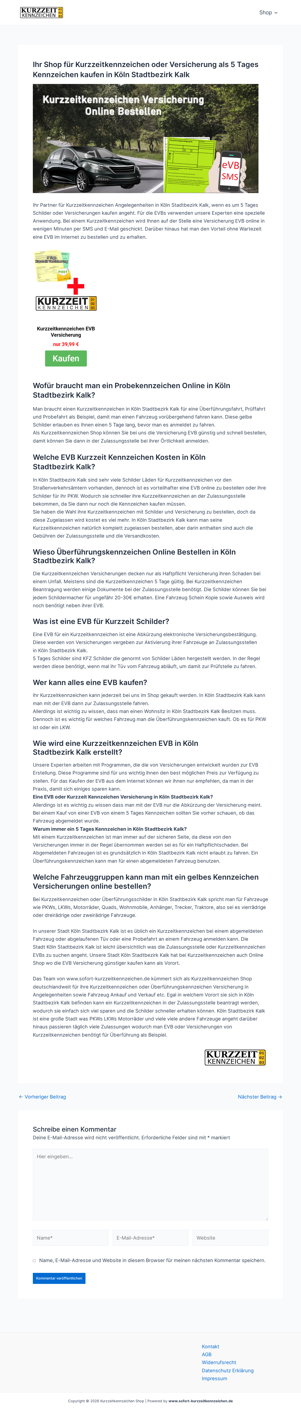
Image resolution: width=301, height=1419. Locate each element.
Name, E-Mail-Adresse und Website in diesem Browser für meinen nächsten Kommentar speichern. (152, 1260)
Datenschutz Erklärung (228, 1370)
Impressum (214, 1378)
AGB (207, 1354)
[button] (274, 12)
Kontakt (210, 1346)
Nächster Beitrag (260, 1096)
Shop (265, 12)
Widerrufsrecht (219, 1362)
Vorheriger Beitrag (42, 1096)
